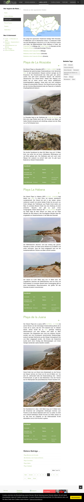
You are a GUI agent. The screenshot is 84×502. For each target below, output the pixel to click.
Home (20, 2)
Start (25, 475)
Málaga (71, 77)
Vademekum (73, 2)
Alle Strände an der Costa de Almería (33, 458)
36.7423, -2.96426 (51, 196)
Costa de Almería (28, 48)
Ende (34, 478)
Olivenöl (70, 65)
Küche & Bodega (30, 2)
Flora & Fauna (55, 2)
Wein (73, 79)
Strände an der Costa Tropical (32, 53)
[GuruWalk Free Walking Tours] (55, 492)
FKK (65, 65)
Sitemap (5, 490)
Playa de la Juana (34, 317)
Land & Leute (43, 2)
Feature (65, 2)
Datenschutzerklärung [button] (36, 499)
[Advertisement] (12, 80)
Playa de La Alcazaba (37, 62)
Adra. (24, 73)
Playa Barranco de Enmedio (31, 455)
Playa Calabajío (28, 466)
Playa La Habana (34, 189)
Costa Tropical (44, 46)
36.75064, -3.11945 (52, 324)
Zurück (31, 475)
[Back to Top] (80, 487)
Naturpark (76, 70)
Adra (32, 198)
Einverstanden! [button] (76, 497)
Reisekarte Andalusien (19, 491)
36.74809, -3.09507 (50, 69)
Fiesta (65, 77)
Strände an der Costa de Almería (32, 56)
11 (25, 478)
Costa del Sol (27, 46)
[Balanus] (10, 2)
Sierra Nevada (67, 70)
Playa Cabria (27, 463)
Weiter (29, 478)
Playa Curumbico (28, 460)
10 (57, 475)
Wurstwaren (67, 79)
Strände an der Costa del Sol (31, 51)
